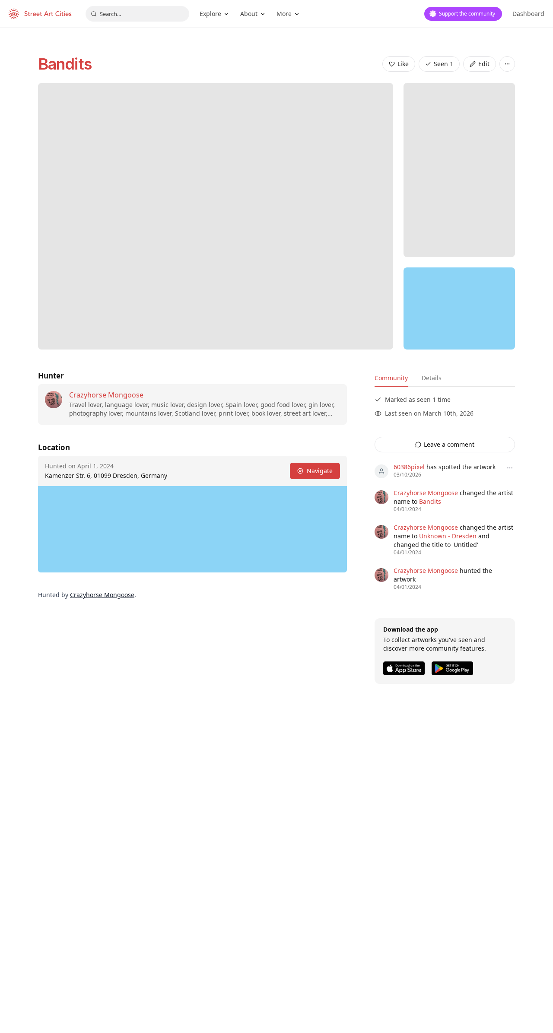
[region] (459, 308)
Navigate (320, 471)
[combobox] (137, 14)
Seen (443, 64)
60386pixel (409, 467)
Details (432, 378)
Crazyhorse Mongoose (106, 395)
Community (391, 378)
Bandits (65, 63)
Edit (483, 64)
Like (403, 64)
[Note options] (510, 468)
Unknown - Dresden (448, 536)
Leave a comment (449, 444)
